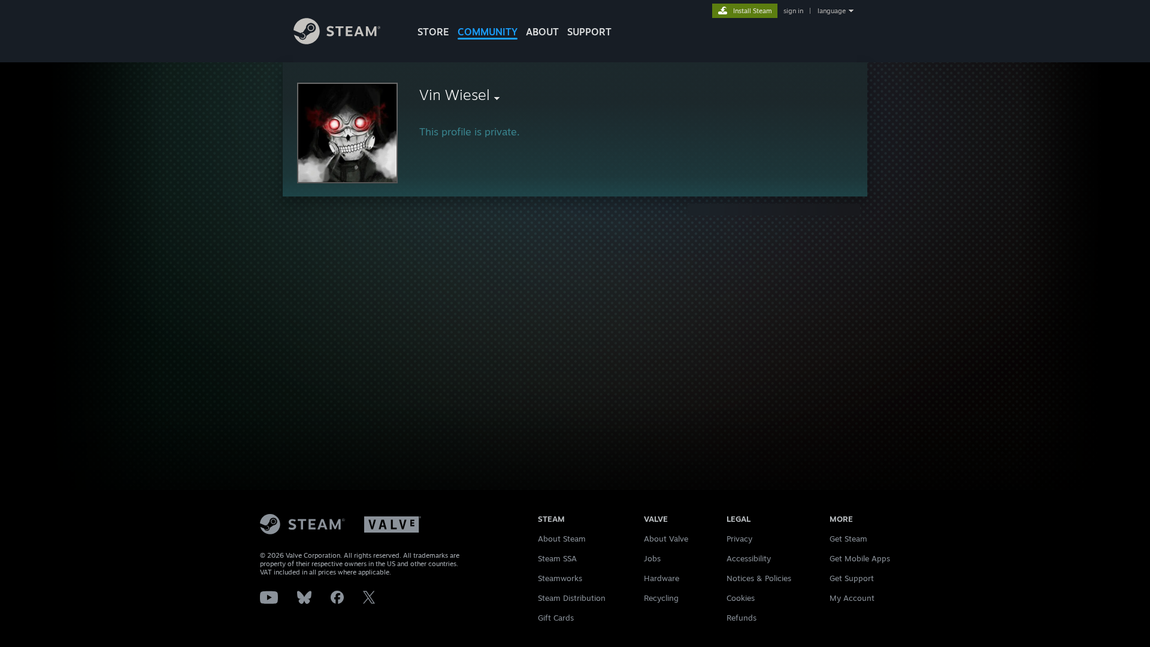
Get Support (852, 578)
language (832, 11)
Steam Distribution (572, 598)
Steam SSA (557, 558)
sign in (793, 11)
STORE (433, 32)
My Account (852, 598)
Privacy (739, 538)
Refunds (741, 617)
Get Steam (848, 538)
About (542, 32)
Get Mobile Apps (860, 558)
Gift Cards (556, 617)
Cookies (741, 598)
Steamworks (560, 578)
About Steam (562, 538)
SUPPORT (589, 32)
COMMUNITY (488, 32)
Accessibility (749, 558)
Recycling (661, 598)
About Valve (666, 538)
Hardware (661, 578)
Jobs (652, 558)
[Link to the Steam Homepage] (336, 41)
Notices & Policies (759, 578)
